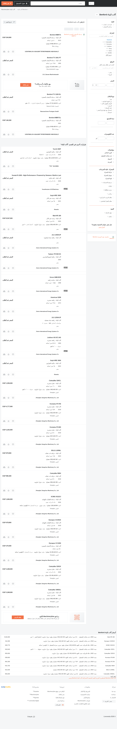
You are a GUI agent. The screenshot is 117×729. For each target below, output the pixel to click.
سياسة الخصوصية (85, 694)
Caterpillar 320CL (55, 380)
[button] (8, 51)
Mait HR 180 (57, 215)
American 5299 (56, 297)
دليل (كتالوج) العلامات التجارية (82, 704)
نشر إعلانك (26, 85)
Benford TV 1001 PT (54, 57)
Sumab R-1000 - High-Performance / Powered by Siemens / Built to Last (36, 175)
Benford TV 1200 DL (54, 94)
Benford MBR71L (55, 117)
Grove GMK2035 (55, 277)
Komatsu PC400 (55, 427)
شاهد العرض (17, 617)
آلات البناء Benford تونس (75, 678)
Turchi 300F (57, 149)
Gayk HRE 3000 (55, 195)
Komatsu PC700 (55, 404)
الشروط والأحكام (85, 691)
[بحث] (83, 3)
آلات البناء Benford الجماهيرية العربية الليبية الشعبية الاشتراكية (99, 678)
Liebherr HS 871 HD (54, 337)
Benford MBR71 (55, 35)
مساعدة (113, 694)
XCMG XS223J (56, 496)
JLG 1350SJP (56, 235)
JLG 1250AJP (56, 317)
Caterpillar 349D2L (54, 589)
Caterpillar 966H (55, 473)
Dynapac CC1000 (55, 543)
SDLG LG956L (56, 450)
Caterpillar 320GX (55, 566)
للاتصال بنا (113, 697)
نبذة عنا (114, 691)
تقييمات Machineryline (84, 700)
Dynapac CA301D (55, 520)
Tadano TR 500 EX (54, 254)
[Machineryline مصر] (106, 3)
